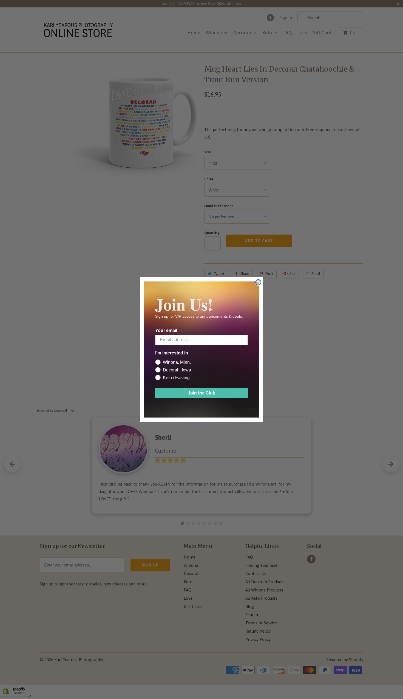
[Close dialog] (258, 282)
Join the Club (201, 393)
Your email (166, 330)
